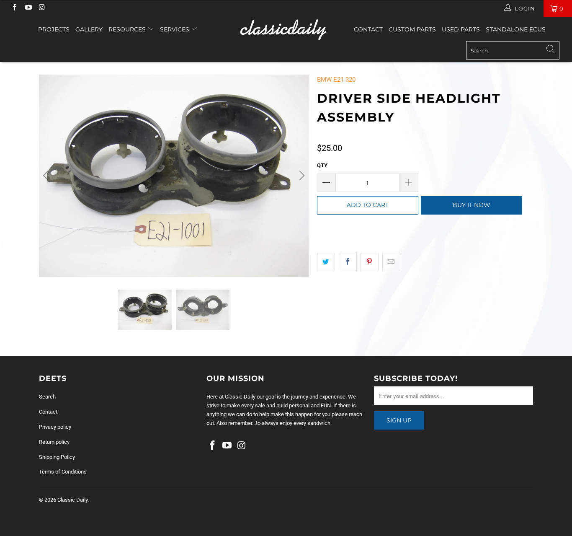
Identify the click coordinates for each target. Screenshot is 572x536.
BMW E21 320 (336, 79)
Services (175, 29)
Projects (54, 29)
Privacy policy (55, 427)
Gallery (89, 29)
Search (47, 397)
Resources (127, 29)
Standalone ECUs (516, 29)
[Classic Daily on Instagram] (41, 8)
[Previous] (47, 176)
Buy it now (471, 205)
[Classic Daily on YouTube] (27, 8)
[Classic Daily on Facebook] (14, 8)
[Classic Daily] (286, 29)
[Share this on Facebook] (348, 262)
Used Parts (461, 29)
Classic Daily (72, 500)
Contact (368, 29)
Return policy (54, 442)
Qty (322, 165)
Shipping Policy (57, 457)
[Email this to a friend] (391, 262)
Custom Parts (412, 29)
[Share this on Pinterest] (370, 262)
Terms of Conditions (63, 472)
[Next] (300, 176)
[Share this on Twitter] (326, 262)
